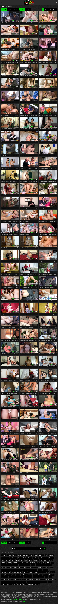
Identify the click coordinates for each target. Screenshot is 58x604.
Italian (40, 569)
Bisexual (51, 557)
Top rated (16, 9)
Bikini (46, 557)
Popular (4, 9)
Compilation (15, 562)
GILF (34, 567)
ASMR (19, 555)
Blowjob (8, 560)
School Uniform (27, 577)
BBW (9, 557)
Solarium (3, 579)
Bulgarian (36, 560)
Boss (17, 560)
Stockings (37, 579)
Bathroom (4, 557)
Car (41, 560)
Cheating (3, 562)
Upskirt (44, 582)
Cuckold (38, 562)
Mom (13, 574)
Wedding (19, 584)
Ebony (33, 565)
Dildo (52, 562)
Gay (25, 567)
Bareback (51, 555)
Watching (13, 584)
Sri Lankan (25, 579)
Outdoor (23, 574)
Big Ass (30, 557)
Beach (19, 557)
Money (18, 574)
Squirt (19, 579)
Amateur (9, 555)
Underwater (38, 582)
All (22, 9)
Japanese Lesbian (6, 572)
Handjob (15, 569)
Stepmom (31, 579)
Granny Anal (4, 569)
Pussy (11, 577)
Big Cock (36, 557)
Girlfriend (39, 567)
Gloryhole (45, 567)
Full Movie (20, 567)
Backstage (41, 555)
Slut (50, 577)
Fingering (4, 567)
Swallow (54, 579)
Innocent (35, 569)
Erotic (37, 565)
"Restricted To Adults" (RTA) (17, 599)
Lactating (36, 572)
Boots (13, 560)
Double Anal (4, 565)
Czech (48, 562)
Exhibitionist (43, 565)
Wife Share (30, 584)
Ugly (33, 582)
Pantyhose (29, 574)
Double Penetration (13, 565)
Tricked (23, 582)
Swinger (3, 582)
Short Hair (41, 577)
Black (3, 560)
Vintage (50, 582)
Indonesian (28, 569)
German (29, 567)
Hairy (10, 569)
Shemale (35, 577)
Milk (2, 574)
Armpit (14, 555)
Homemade (21, 569)
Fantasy (50, 565)
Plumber (39, 574)
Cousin (21, 562)
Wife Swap (37, 584)
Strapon (48, 579)
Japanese (45, 569)
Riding (15, 577)
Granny (50, 567)
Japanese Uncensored (17, 572)
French (14, 567)
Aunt (31, 555)
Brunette (30, 560)
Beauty (24, 557)
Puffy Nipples (4, 577)
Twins (28, 582)
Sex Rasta (29, 2)
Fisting (9, 567)
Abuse (24, 601)
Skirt (47, 577)
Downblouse (22, 565)
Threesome (13, 582)
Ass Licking (25, 555)
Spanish (9, 579)
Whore (24, 584)
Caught (45, 560)
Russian (20, 577)
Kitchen (25, 572)
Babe (35, 555)
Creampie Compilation (30, 562)
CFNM (50, 560)
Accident (4, 555)
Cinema (9, 562)
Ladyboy (42, 572)
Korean (30, 572)
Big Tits (41, 557)
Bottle (22, 560)
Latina (47, 572)
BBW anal (14, 557)
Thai (8, 582)
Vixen (3, 584)
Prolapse (51, 574)
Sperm (14, 579)
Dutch (28, 565)
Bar (46, 555)
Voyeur (7, 584)
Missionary (7, 574)
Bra (26, 560)
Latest (9, 9)
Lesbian (52, 572)
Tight (19, 582)
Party (35, 574)
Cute (43, 562)
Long (28, 9)
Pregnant (45, 574)
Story (43, 579)
